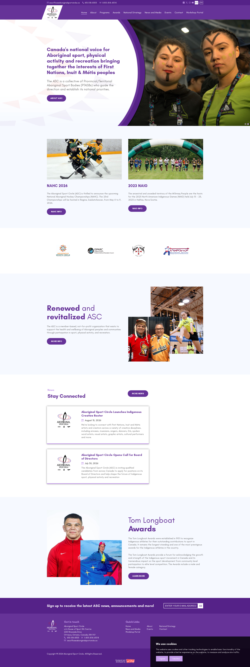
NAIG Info (137, 208)
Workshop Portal (133, 632)
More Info (56, 341)
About (149, 626)
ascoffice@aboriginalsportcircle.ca (64, 2)
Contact (163, 629)
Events (150, 629)
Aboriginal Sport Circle (52, 12)
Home (128, 626)
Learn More (138, 576)
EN (196, 2)
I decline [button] (176, 658)
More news (138, 393)
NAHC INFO (56, 211)
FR (201, 2)
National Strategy (167, 626)
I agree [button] (162, 658)
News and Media (133, 629)
